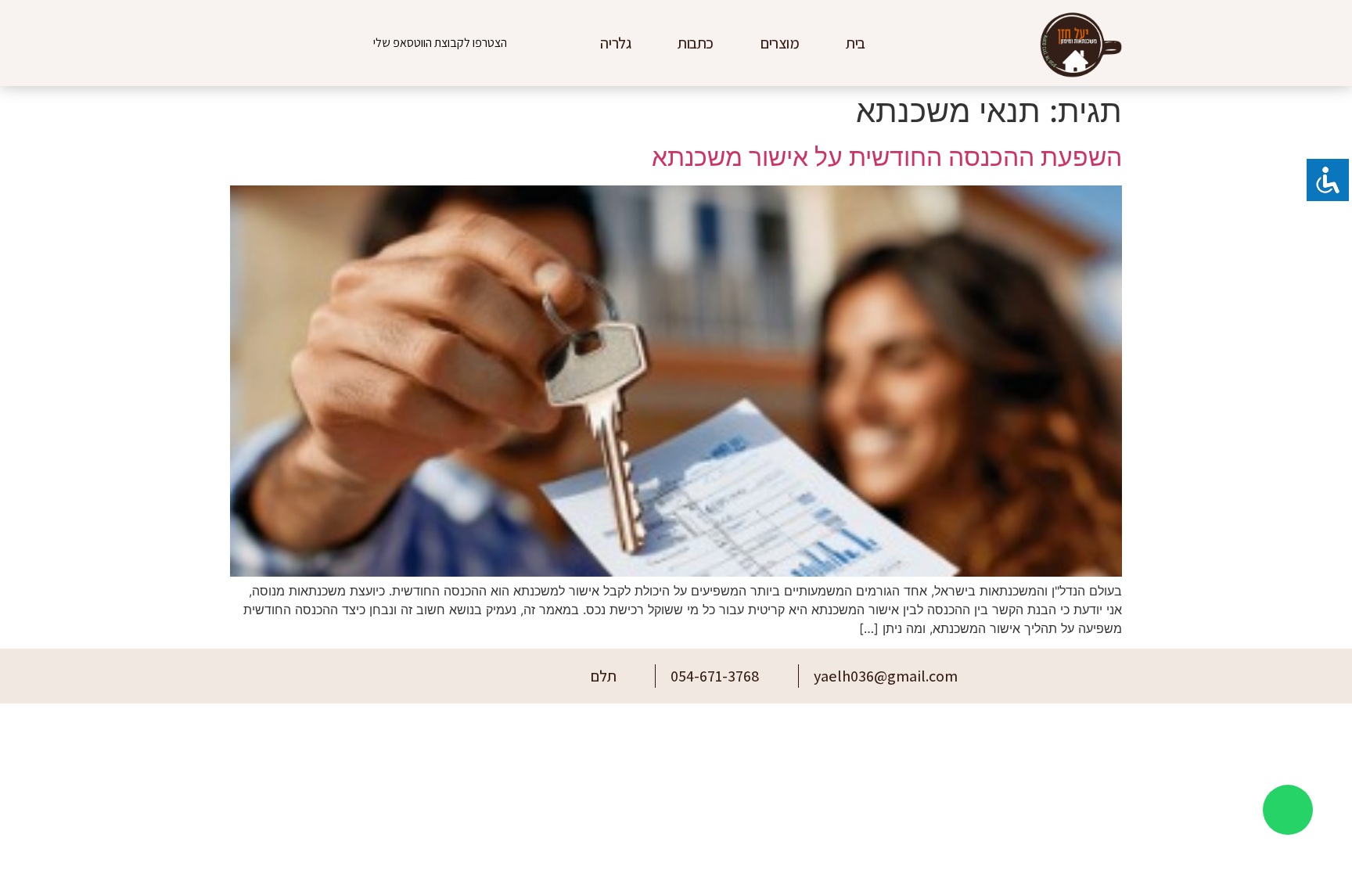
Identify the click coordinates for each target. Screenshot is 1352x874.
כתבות (696, 43)
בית (855, 43)
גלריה (615, 43)
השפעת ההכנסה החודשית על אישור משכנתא (887, 157)
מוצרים (779, 43)
